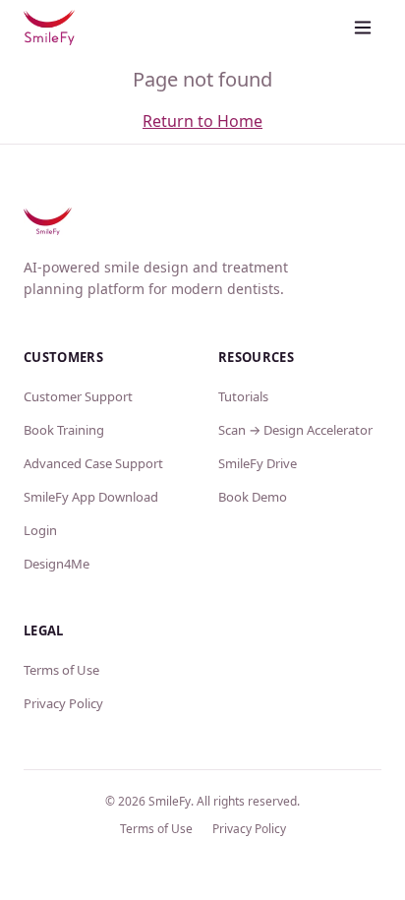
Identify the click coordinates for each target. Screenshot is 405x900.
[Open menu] (362, 27)
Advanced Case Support (93, 463)
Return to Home (202, 121)
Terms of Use (61, 670)
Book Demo (252, 497)
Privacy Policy (63, 703)
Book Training (64, 430)
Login (40, 530)
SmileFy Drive (257, 463)
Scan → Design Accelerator (295, 430)
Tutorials (243, 396)
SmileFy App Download (91, 497)
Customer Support (78, 396)
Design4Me (56, 563)
